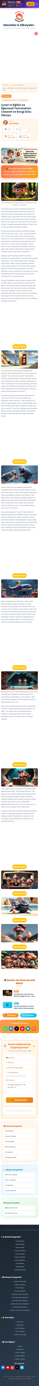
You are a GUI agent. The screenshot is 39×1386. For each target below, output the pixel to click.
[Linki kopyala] (33, 1028)
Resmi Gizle (19, 346)
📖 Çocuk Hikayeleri (17, 85)
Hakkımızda (19, 1349)
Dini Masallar (19, 1263)
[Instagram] (12, 1367)
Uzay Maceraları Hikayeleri (19, 1297)
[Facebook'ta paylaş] (11, 1028)
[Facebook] (3, 1367)
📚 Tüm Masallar (10, 1015)
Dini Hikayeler (19, 1288)
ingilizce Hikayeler (19, 1285)
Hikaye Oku (20, 1325)
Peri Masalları (19, 1241)
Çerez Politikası (19, 1352)
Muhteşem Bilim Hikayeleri (19, 1294)
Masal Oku (19, 1322)
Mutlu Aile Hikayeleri (19, 1281)
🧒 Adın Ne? (10, 1058)
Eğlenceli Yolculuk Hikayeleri (19, 1304)
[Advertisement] (19, 63)
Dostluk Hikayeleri (20, 1291)
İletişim (19, 1346)
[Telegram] (22, 1367)
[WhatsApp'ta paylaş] (5, 1028)
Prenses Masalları (19, 1251)
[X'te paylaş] (16, 1028)
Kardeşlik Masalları (19, 1270)
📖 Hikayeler (6, 96)
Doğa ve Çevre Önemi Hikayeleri (19, 1310)
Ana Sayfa (6, 85)
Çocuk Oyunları (19, 1328)
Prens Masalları (19, 1254)
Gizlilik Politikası (19, 1356)
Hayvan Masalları (19, 1257)
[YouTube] (8, 1367)
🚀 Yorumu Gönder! (19, 1100)
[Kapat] (37, 4)
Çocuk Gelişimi (19, 1331)
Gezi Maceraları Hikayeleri (19, 1300)
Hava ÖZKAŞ (14, 123)
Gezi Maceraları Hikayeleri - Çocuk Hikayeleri (15, 100)
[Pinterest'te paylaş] (22, 1028)
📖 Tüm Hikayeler (28, 1015)
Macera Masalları (19, 1260)
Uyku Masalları (20, 1244)
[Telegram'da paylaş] (28, 1028)
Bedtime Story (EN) (19, 1334)
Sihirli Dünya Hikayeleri (19, 1307)
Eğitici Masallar (19, 1247)
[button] (36, 33)
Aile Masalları (19, 1267)
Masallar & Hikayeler (19, 25)
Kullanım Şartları (19, 1359)
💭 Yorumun (10, 1080)
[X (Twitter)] (17, 1367)
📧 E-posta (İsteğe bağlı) (14, 1068)
